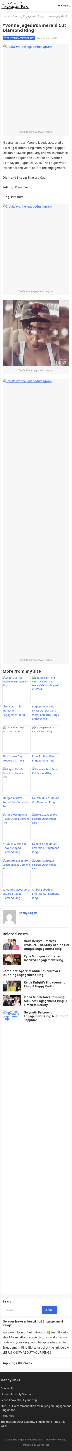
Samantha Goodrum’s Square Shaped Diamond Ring (16, 894)
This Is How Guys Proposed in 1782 (13, 758)
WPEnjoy (61, 1439)
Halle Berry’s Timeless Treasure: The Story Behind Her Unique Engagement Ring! (46, 945)
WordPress (43, 1444)
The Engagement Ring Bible (28, 1439)
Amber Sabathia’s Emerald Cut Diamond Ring (45, 894)
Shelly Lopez (28, 913)
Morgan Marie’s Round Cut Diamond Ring (15, 802)
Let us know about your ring (19, 1400)
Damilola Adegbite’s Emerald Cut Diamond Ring (45, 848)
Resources (7, 1415)
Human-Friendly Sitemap (16, 1394)
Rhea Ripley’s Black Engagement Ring (44, 758)
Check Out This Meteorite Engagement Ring (14, 711)
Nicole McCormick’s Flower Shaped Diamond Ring (14, 848)
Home (6, 16)
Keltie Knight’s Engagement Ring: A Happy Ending (44, 984)
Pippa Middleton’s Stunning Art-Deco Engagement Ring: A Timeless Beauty (45, 1001)
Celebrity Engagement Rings (28, 16)
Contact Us (7, 1388)
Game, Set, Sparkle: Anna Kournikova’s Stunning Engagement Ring (31, 973)
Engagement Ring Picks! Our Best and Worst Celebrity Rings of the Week (45, 713)
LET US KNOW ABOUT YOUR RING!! (27, 1352)
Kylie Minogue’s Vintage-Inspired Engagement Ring (43, 958)
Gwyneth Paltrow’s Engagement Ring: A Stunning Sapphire (46, 1016)
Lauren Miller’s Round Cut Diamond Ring (45, 800)
